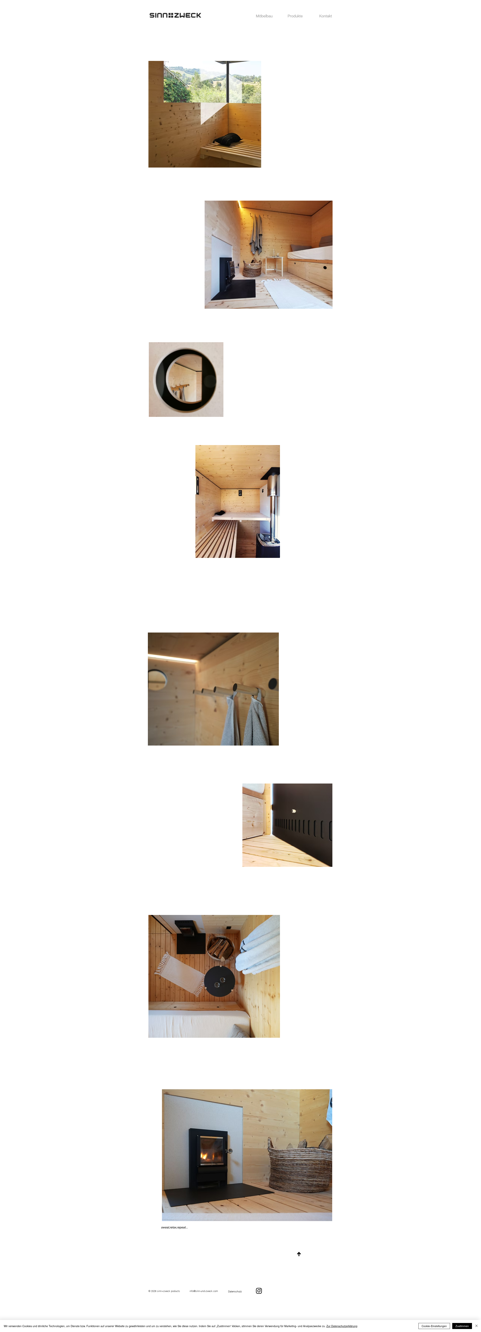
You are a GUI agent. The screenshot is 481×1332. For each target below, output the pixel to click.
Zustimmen (462, 1326)
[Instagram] (259, 1291)
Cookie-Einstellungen (434, 1326)
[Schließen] (476, 1326)
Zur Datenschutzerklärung (341, 1326)
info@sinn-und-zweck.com (204, 1291)
